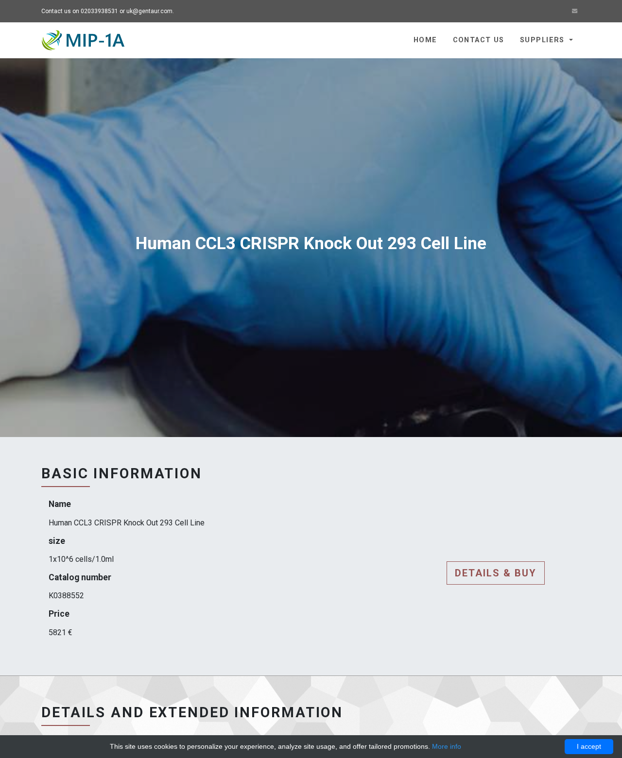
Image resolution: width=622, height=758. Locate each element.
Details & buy (495, 573)
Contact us (478, 40)
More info (446, 746)
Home (425, 40)
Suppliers (543, 40)
